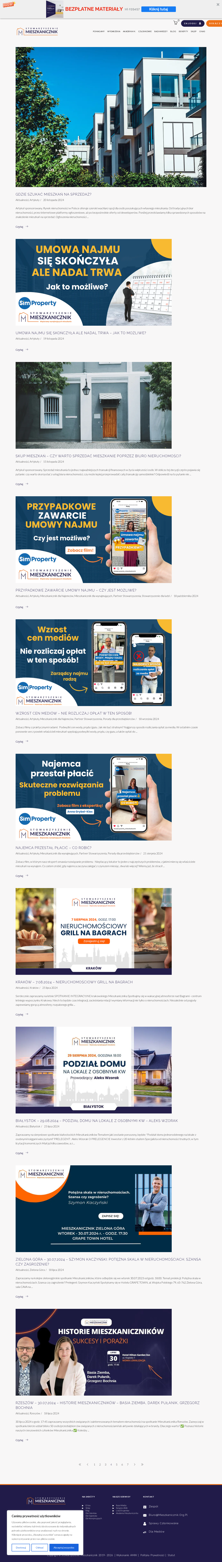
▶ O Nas (86, 1505)
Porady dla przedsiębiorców (119, 718)
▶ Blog (85, 1510)
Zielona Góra (37, 1269)
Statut (171, 1555)
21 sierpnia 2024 (153, 853)
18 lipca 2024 (56, 1269)
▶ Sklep (86, 1508)
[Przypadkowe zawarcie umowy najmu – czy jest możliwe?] (94, 539)
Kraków (34, 987)
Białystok (35, 1126)
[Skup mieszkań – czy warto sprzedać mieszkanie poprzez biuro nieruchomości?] (94, 405)
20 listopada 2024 (53, 199)
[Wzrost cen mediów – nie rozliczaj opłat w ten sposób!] (94, 662)
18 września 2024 (149, 718)
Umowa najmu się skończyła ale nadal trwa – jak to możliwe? (81, 333)
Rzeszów (35, 1413)
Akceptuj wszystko (64, 1547)
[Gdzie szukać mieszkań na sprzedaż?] (111, 117)
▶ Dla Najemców (89, 1516)
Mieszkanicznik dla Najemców (56, 595)
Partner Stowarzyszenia (127, 595)
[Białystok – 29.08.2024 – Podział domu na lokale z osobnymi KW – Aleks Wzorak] (94, 1070)
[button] (111, 9)
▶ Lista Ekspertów (121, 1510)
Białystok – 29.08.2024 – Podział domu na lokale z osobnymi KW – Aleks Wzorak (97, 1121)
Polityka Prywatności (152, 1555)
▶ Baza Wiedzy (119, 1505)
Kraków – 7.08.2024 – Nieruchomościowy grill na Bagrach (74, 982)
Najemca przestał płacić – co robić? (54, 848)
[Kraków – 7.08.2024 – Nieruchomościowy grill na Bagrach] (94, 931)
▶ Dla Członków (89, 1513)
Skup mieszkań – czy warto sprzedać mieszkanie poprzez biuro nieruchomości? (98, 456)
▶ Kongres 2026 (120, 1508)
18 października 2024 (186, 595)
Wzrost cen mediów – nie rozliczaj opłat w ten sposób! (74, 713)
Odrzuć (40, 1547)
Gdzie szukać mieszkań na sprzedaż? (54, 194)
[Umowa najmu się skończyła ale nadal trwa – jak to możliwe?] (94, 282)
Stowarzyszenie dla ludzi (156, 595)
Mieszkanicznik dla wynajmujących (93, 595)
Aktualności (22, 199)
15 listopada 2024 (53, 461)
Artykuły (34, 199)
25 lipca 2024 (50, 987)
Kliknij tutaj (159, 9)
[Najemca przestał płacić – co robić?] (94, 797)
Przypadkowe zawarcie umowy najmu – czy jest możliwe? (76, 590)
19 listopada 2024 (53, 338)
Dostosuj (21, 1547)
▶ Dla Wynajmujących (92, 1518)
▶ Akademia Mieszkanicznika (125, 1513)
